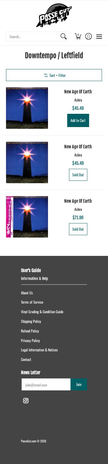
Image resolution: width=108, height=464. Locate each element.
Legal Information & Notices (39, 350)
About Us (27, 293)
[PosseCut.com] (54, 15)
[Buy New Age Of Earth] (27, 108)
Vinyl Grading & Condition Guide (42, 311)
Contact (26, 359)
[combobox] (32, 36)
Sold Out (78, 174)
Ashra (78, 100)
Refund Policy (30, 331)
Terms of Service (32, 302)
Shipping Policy (31, 321)
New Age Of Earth (78, 91)
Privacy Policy (30, 340)
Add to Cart (78, 120)
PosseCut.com (28, 440)
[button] (78, 36)
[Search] (63, 36)
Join (78, 384)
